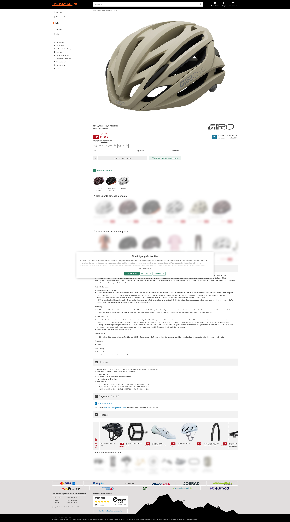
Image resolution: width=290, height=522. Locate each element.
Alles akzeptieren (132, 274)
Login (224, 6)
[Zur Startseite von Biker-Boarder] (68, 4)
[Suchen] (200, 4)
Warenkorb (233, 6)
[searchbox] (148, 4)
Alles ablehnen (146, 274)
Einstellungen (159, 274)
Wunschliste (215, 6)
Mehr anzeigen (144, 268)
